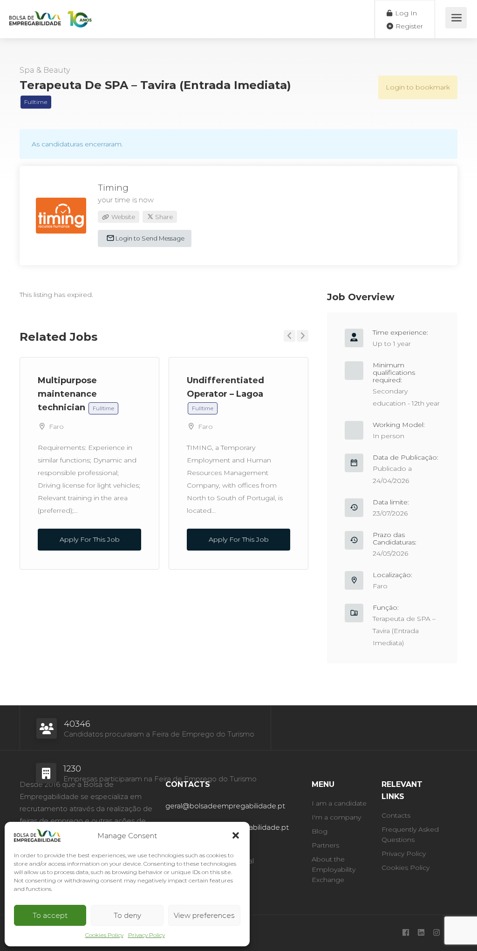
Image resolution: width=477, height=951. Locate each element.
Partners (325, 845)
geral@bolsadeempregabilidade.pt (225, 805)
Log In (405, 13)
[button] (235, 835)
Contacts (396, 815)
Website (122, 217)
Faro (56, 426)
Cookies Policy (104, 934)
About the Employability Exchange (333, 869)
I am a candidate (339, 803)
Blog (319, 831)
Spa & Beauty (45, 70)
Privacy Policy (146, 934)
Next (302, 336)
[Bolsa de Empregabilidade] (50, 14)
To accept (50, 915)
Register (408, 26)
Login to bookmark (418, 87)
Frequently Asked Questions (410, 834)
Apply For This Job (90, 539)
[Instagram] (436, 933)
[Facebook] (405, 933)
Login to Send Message (149, 238)
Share (163, 217)
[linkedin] (421, 933)
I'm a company (336, 817)
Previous (289, 336)
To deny (127, 915)
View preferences (204, 915)
